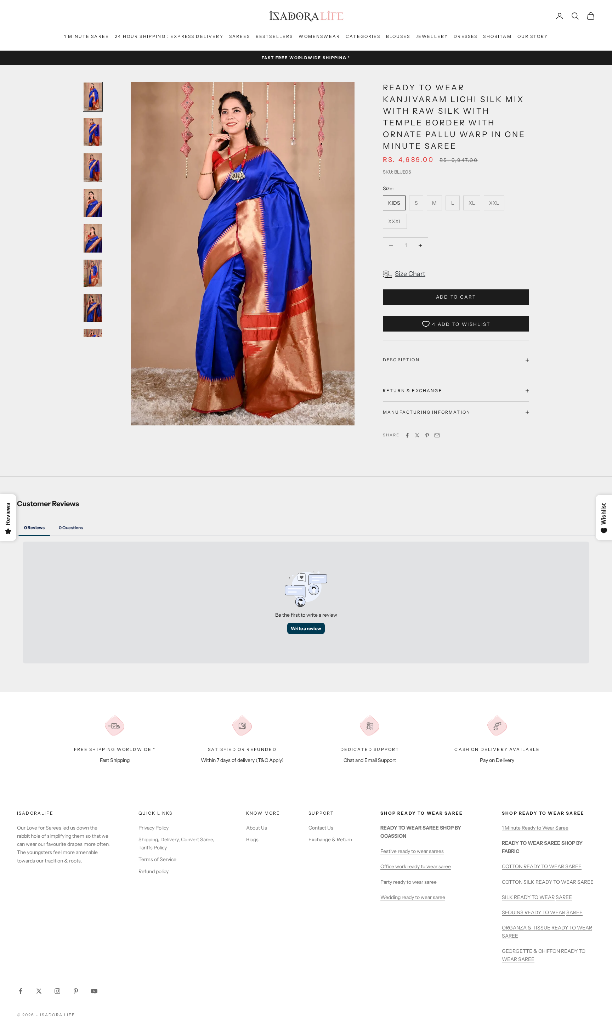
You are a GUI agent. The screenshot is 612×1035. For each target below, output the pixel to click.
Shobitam (497, 36)
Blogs (252, 839)
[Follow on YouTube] (94, 991)
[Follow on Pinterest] (75, 991)
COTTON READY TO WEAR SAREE (542, 866)
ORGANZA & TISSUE (526, 927)
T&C (263, 760)
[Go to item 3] (93, 167)
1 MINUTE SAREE (86, 36)
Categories (363, 36)
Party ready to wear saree (408, 882)
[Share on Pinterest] (427, 435)
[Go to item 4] (93, 203)
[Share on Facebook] (407, 435)
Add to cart (456, 297)
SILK (508, 897)
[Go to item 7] (93, 308)
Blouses (398, 36)
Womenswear (319, 36)
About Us (256, 828)
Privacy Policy (153, 828)
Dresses (465, 36)
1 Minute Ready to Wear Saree (535, 828)
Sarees (239, 36)
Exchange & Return (330, 839)
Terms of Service (157, 859)
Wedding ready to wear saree (412, 897)
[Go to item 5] (93, 238)
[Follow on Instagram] (57, 991)
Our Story (532, 36)
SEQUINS (513, 912)
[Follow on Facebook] (20, 991)
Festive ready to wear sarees (412, 851)
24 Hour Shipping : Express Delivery (169, 36)
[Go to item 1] (93, 97)
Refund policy (153, 871)
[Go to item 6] (93, 273)
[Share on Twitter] (417, 435)
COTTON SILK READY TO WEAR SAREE (548, 882)
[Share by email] (437, 435)
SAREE (564, 897)
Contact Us (320, 828)
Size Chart (410, 274)
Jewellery (432, 36)
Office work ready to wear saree (415, 866)
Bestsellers (274, 36)
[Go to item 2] (93, 132)
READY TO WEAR (534, 897)
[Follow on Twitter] (38, 991)
